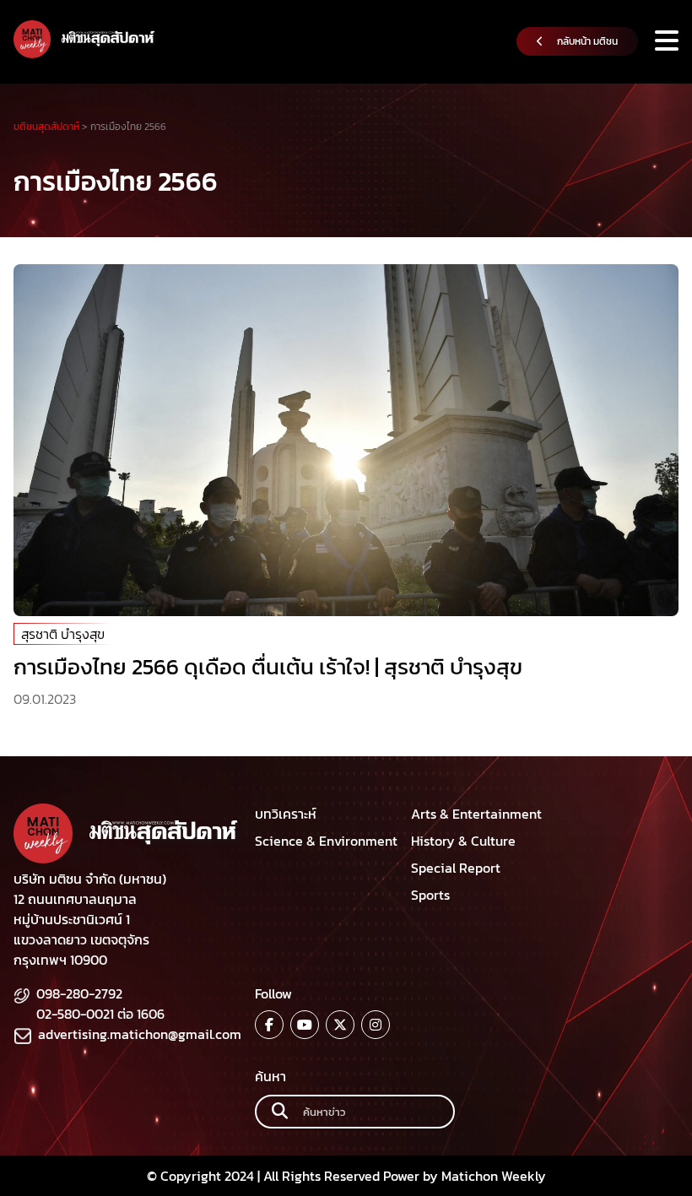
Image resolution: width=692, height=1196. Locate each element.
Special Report (455, 868)
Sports (430, 895)
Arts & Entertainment (476, 814)
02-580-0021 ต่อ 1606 (100, 1014)
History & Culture (463, 841)
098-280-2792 (79, 993)
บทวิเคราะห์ (285, 814)
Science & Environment (326, 841)
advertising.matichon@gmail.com (139, 1034)
